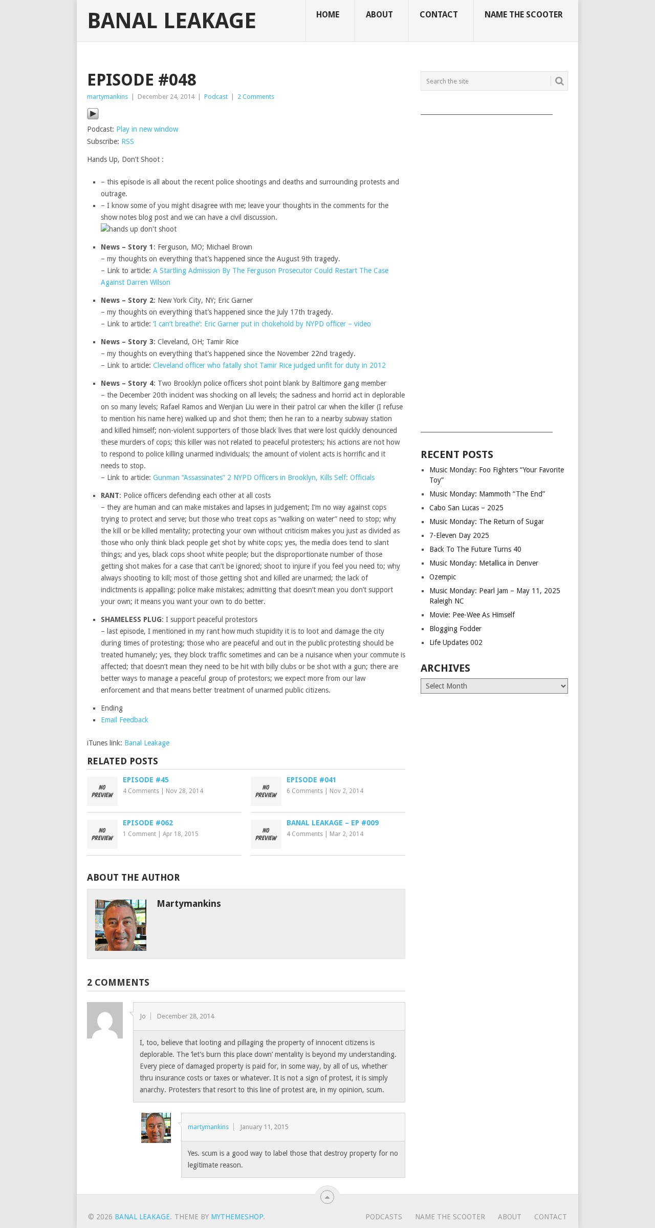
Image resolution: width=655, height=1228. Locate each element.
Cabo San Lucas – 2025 (466, 508)
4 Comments (141, 791)
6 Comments (305, 791)
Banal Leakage (171, 21)
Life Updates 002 (456, 642)
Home (327, 14)
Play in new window (147, 129)
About (379, 14)
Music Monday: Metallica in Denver (483, 563)
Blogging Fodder (455, 629)
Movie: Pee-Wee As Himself (472, 615)
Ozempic (442, 577)
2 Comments (255, 96)
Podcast (216, 96)
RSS (127, 141)
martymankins (107, 96)
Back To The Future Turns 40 (475, 549)
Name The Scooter (524, 14)
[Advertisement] (494, 270)
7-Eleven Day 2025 (459, 535)
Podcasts (383, 1217)
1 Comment (139, 834)
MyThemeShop (237, 1217)
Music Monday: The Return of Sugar (486, 521)
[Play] (93, 117)
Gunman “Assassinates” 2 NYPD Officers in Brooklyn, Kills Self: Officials (264, 477)
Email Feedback (124, 720)
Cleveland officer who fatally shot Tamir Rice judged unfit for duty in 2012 (269, 365)
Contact (439, 14)
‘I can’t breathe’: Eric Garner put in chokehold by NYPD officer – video (262, 324)
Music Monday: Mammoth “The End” (487, 494)
